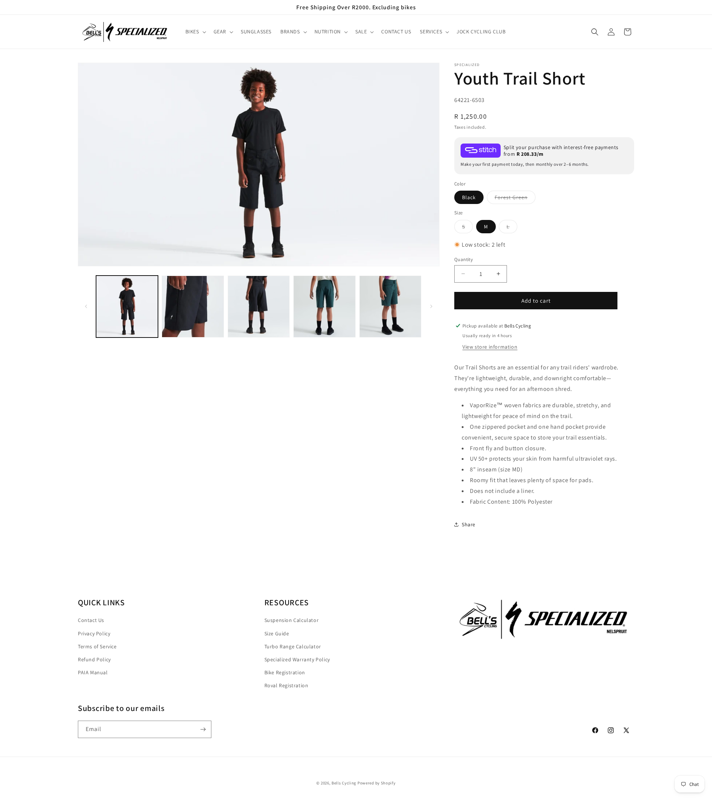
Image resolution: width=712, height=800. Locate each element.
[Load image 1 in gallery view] (127, 307)
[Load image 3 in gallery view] (259, 307)
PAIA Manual (93, 672)
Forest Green (515, 198)
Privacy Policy (94, 633)
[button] (195, 32)
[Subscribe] (203, 729)
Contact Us (91, 620)
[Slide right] (431, 306)
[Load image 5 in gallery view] (390, 307)
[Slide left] (86, 306)
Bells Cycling (344, 783)
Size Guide (276, 633)
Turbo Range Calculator (292, 646)
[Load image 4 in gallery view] (324, 307)
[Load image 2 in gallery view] (193, 307)
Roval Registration (286, 685)
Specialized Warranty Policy (297, 659)
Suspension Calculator (291, 620)
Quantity (463, 259)
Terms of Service (97, 646)
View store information (489, 346)
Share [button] (468, 524)
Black (469, 197)
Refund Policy (94, 659)
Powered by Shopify (376, 783)
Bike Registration (284, 672)
